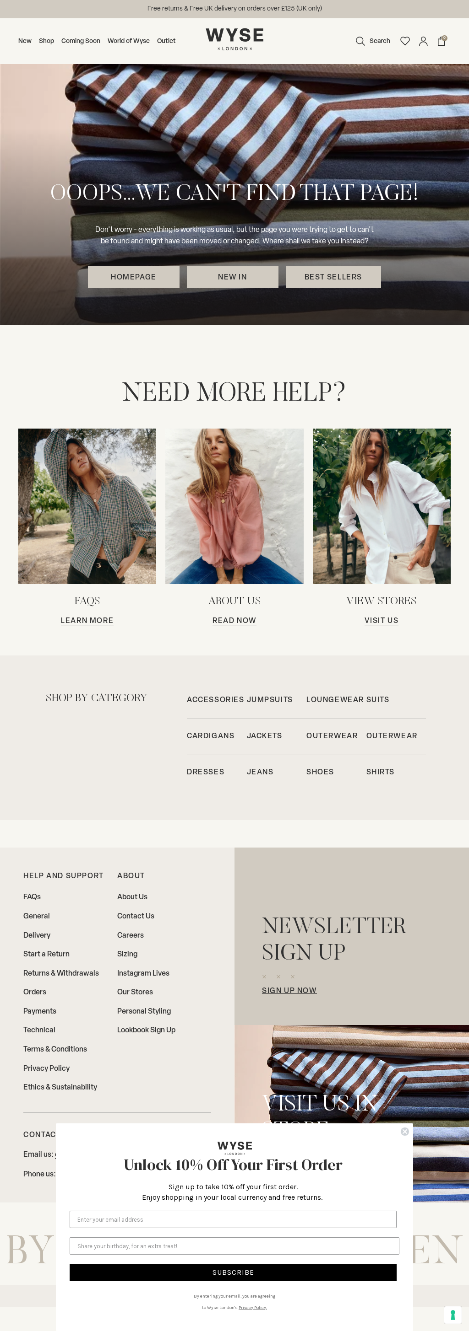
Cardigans (210, 736)
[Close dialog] (404, 1131)
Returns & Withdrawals (61, 973)
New (25, 41)
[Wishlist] (405, 41)
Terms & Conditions (55, 1049)
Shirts (380, 772)
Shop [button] (46, 41)
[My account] (423, 41)
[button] (370, 41)
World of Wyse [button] (129, 41)
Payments (39, 1011)
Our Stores (135, 992)
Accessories (216, 700)
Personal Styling (144, 1011)
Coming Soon (80, 41)
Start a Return (46, 954)
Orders (34, 992)
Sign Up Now (289, 991)
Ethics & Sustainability (60, 1087)
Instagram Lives (143, 973)
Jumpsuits (270, 700)
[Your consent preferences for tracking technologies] (453, 1315)
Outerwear (332, 736)
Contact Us (135, 916)
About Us (132, 897)
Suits (378, 700)
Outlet (166, 41)
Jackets (265, 736)
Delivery (36, 935)
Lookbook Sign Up (146, 1030)
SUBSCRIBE (233, 1272)
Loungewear (335, 700)
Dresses (205, 772)
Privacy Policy (46, 1069)
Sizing (127, 954)
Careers (130, 935)
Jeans (260, 772)
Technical (39, 1030)
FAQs (32, 897)
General (36, 916)
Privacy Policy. (253, 1307)
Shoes (320, 772)
